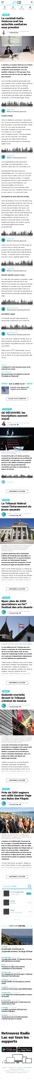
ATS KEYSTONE (14, 515)
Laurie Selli (12, 424)
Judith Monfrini (13, 32)
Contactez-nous (25, 1071)
